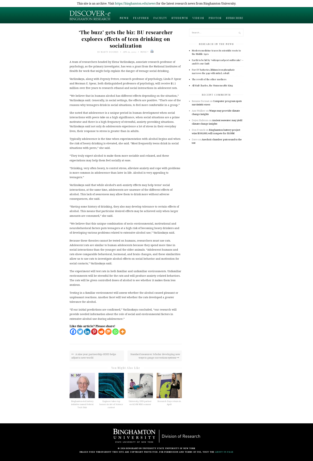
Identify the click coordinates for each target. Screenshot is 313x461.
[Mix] (108, 331)
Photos (215, 18)
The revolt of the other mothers (209, 79)
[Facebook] (73, 331)
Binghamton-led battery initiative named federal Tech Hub (82, 404)
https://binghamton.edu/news (135, 3)
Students (180, 18)
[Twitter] (80, 331)
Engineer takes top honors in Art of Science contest (111, 404)
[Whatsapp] (115, 331)
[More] (122, 331)
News (124, 18)
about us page (224, 452)
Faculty (160, 18)
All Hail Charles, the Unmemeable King (212, 85)
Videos (198, 18)
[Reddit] (101, 331)
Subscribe (234, 18)
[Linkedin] (87, 331)
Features (141, 18)
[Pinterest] (94, 331)
